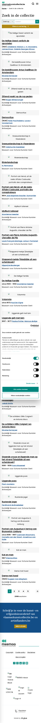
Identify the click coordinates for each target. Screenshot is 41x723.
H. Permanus (7, 165)
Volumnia (6, 299)
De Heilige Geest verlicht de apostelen (15, 42)
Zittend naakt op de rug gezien (17, 96)
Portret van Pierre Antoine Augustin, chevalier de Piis (20, 236)
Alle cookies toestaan (20, 389)
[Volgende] (37, 591)
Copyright (9, 652)
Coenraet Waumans (26, 535)
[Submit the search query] (37, 21)
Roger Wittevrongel (14, 100)
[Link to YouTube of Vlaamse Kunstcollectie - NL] (27, 663)
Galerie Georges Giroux (24, 49)
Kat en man (7, 554)
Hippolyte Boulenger (11, 265)
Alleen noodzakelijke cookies (20, 395)
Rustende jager (9, 501)
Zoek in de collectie (16, 9)
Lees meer (16, 351)
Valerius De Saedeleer (15, 147)
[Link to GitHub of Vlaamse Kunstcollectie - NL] (24, 663)
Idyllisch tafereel (10, 211)
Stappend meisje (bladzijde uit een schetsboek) (19, 260)
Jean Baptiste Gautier (16, 195)
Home (4, 9)
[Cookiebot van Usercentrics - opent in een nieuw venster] (30, 326)
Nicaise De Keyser (9, 76)
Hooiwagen (7, 400)
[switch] (36, 364)
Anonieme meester (10, 214)
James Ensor (7, 49)
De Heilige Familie (10, 280)
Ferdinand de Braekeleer (12, 505)
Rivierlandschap (10, 162)
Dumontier (31, 195)
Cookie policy (20, 652)
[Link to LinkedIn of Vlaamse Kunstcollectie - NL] (20, 663)
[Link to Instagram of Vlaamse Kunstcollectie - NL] (17, 663)
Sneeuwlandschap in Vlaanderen (18, 143)
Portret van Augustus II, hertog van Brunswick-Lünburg (19, 530)
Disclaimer (31, 652)
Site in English (20, 657)
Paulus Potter (18, 321)
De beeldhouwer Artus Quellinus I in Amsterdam (19, 71)
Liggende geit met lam (13, 318)
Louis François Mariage (12, 241)
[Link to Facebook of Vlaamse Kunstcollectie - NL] (14, 663)
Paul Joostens (8, 484)
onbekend (11, 47)
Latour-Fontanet (30, 241)
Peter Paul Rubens (16, 120)
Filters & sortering (19, 26)
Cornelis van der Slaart (12, 537)
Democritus (8, 117)
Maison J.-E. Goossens (27, 47)
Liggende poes (9, 480)
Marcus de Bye (31, 321)
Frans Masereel (18, 465)
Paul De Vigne (17, 302)
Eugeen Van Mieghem (17, 579)
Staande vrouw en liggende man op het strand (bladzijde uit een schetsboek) (20, 459)
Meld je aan (20, 626)
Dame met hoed (10, 575)
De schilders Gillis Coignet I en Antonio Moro (16, 425)
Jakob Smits (7, 403)
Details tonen (30, 383)
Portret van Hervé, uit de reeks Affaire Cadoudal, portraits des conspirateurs (17, 190)
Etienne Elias (11, 558)
